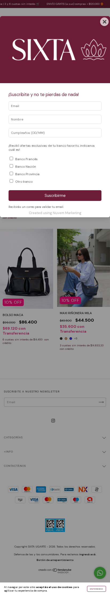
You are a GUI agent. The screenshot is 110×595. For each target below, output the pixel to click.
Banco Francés (26, 159)
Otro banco (24, 181)
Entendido (96, 588)
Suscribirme (55, 195)
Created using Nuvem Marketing (55, 213)
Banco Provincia (27, 174)
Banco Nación (25, 166)
